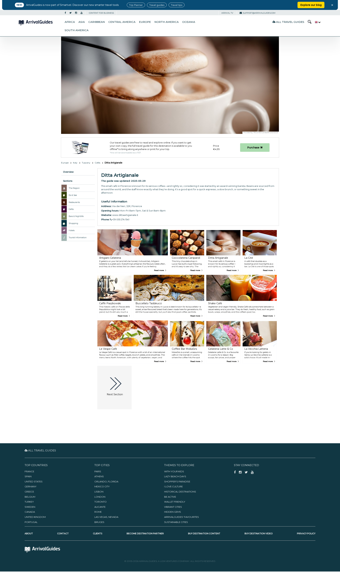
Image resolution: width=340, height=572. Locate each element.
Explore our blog (311, 5)
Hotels (72, 230)
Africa (70, 22)
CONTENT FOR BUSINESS (101, 13)
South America (77, 30)
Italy (75, 162)
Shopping (73, 223)
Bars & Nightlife (76, 216)
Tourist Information (78, 237)
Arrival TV (227, 13)
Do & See (73, 195)
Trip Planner (136, 5)
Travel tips (176, 5)
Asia (81, 22)
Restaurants (74, 202)
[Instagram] (76, 13)
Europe (145, 22)
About (29, 533)
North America (166, 22)
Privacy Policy (306, 533)
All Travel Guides (289, 22)
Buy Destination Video (259, 533)
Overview (68, 172)
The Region (74, 188)
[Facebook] (65, 13)
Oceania (188, 22)
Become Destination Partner (145, 533)
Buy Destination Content (204, 533)
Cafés (97, 162)
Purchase (253, 147)
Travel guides (156, 5)
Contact (63, 533)
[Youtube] (82, 13)
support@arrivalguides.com (259, 13)
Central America (121, 22)
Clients (97, 533)
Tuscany (86, 162)
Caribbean (96, 22)
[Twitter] (70, 13)
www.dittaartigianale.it (125, 215)
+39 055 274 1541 (120, 219)
